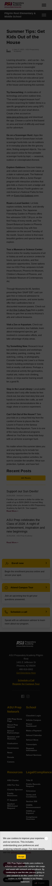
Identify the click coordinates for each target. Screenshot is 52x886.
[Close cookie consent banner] (46, 838)
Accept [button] (21, 857)
